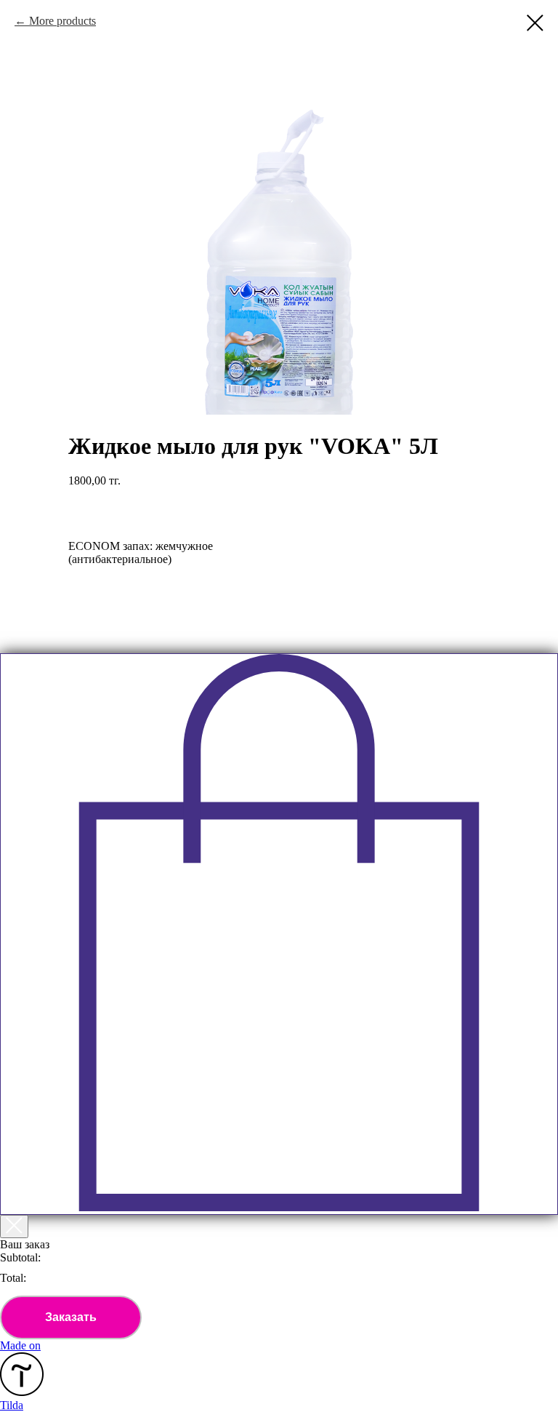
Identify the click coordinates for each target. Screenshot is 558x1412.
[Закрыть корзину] (14, 1226)
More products (62, 21)
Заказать (71, 1317)
